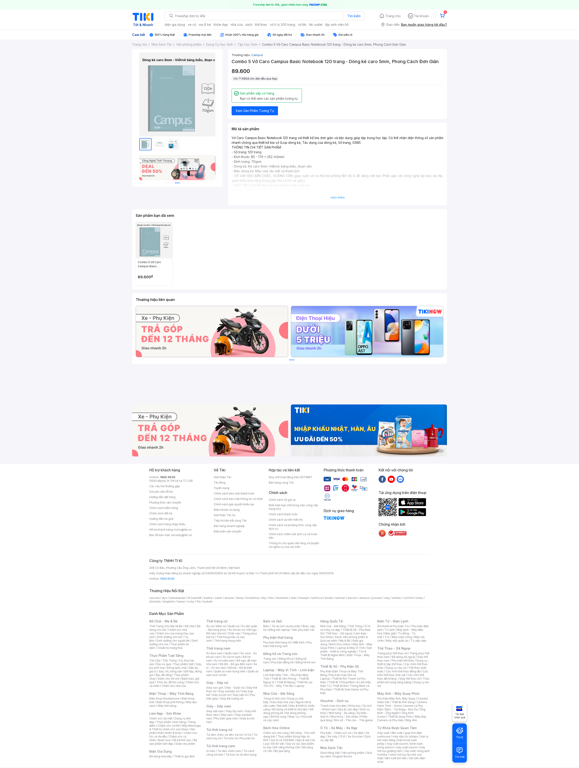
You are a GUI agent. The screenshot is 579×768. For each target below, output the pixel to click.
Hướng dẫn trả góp (161, 518)
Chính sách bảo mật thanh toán (234, 493)
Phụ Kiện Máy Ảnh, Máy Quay (396, 698)
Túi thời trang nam (220, 746)
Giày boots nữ (221, 695)
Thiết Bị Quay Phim (400, 716)
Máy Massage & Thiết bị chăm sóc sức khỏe (175, 727)
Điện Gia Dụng (160, 751)
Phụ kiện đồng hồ (282, 662)
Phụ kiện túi (247, 738)
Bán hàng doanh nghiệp (229, 526)
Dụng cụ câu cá (396, 667)
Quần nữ (233, 626)
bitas (419, 598)
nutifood (317, 598)
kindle (329, 598)
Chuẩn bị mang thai (170, 648)
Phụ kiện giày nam (226, 718)
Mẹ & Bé (344, 640)
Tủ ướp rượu (418, 640)
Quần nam (231, 653)
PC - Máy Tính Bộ (281, 686)
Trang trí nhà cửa (274, 698)
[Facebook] (382, 479)
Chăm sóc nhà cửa (174, 686)
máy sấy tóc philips (405, 736)
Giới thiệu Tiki (222, 477)
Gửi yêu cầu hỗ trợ (161, 491)
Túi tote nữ (230, 738)
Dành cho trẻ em (168, 678)
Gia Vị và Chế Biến (282, 740)
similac (396, 598)
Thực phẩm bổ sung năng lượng (403, 680)
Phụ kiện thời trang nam (287, 644)
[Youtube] (391, 479)
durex (240, 598)
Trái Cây (154, 660)
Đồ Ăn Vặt (277, 743)
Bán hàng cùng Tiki (281, 482)
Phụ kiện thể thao (403, 660)
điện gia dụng (175, 24)
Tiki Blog (219, 482)
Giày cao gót (214, 687)
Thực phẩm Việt (183, 664)
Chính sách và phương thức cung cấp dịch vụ (293, 526)
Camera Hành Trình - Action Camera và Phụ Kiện (402, 705)
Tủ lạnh (390, 629)
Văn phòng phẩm (353, 752)
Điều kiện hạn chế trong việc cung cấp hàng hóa (293, 506)
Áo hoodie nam (224, 660)
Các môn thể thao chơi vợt (402, 673)
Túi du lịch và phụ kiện (285, 626)
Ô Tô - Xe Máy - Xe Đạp (338, 728)
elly (263, 598)
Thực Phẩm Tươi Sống (166, 655)
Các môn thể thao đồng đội (403, 671)
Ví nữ (248, 734)
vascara (154, 598)
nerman (340, 598)
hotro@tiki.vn (183, 529)
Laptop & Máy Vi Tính (351, 648)
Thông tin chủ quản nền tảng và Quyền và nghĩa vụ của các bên (294, 544)
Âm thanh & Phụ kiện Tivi (393, 626)
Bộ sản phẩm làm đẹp (173, 741)
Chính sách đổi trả (160, 513)
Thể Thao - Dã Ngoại (394, 648)
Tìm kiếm (354, 16)
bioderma (252, 598)
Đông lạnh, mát (177, 667)
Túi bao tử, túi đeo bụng (240, 754)
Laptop (299, 686)
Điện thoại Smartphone (164, 698)
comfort (408, 598)
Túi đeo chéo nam (229, 751)
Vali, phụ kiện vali (303, 629)
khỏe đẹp (221, 24)
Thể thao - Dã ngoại (339, 633)
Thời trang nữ (217, 621)
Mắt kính (298, 642)
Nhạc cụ (293, 716)
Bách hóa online (339, 644)
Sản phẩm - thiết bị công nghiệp (346, 649)
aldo (294, 598)
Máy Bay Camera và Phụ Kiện (401, 718)
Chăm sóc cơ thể (169, 725)
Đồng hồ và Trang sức (280, 654)
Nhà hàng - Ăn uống (342, 713)
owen (218, 598)
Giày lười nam (215, 711)
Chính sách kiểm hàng (163, 508)
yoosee (376, 598)
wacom (352, 598)
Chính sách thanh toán (283, 514)
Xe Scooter (355, 736)
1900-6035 (167, 477)
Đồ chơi (190, 626)
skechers (282, 598)
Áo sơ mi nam (232, 657)
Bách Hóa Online (276, 728)
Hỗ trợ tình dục (182, 740)
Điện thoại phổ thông (170, 702)
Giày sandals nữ (228, 691)
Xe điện (358, 733)
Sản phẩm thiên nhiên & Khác (172, 731)
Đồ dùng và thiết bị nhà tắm (290, 709)
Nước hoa (164, 740)
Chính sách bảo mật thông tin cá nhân (238, 499)
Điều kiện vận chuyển (227, 531)
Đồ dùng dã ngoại (403, 657)
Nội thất (282, 705)
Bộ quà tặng (282, 751)
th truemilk (195, 598)
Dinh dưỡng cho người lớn (173, 640)
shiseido (155, 601)
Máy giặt (390, 633)
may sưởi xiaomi (397, 743)
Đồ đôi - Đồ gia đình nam (236, 664)
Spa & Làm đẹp (348, 709)
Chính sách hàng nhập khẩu (167, 524)
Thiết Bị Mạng (286, 682)
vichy (190, 601)
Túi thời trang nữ (219, 730)
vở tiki (302, 24)
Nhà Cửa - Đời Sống (278, 693)
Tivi (386, 637)
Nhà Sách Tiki (331, 748)
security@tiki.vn (181, 535)
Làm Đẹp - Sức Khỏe (165, 713)
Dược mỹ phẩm (185, 743)
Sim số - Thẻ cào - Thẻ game (353, 720)
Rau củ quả (163, 664)
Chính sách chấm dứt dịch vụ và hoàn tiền (293, 535)
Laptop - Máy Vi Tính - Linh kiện (288, 670)
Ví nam (210, 751)
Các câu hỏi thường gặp (164, 486)
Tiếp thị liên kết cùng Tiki (230, 520)
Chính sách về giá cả (282, 499)
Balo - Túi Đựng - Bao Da (401, 709)
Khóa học (355, 705)
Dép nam (227, 714)
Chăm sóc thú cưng (276, 733)
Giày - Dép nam (218, 706)
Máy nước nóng (402, 637)
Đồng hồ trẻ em (306, 662)
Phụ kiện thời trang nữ (277, 642)
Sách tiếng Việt (330, 752)
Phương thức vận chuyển (165, 502)
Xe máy (332, 736)
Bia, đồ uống (164, 675)
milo (271, 598)
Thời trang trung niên (227, 640)
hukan (181, 601)
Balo (266, 626)
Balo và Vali (272, 621)
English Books (342, 756)
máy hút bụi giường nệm (401, 749)
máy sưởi (383, 733)
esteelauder (177, 598)
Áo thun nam (214, 653)
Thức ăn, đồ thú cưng (170, 682)
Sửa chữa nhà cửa (282, 702)
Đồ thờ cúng (278, 716)
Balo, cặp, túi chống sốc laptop (289, 627)
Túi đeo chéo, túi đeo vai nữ (224, 734)
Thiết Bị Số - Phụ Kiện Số (339, 666)
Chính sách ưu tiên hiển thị (286, 519)
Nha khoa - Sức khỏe (344, 716)
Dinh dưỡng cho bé (169, 637)
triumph (304, 598)
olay (387, 598)
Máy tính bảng (167, 705)
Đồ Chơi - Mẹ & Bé (163, 621)
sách (248, 24)
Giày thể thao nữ (409, 678)
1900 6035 (167, 578)
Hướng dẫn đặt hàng (162, 497)
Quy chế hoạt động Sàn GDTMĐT (290, 477)
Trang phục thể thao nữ (392, 653)
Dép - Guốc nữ (234, 687)
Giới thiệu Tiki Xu (224, 515)
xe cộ (192, 24)
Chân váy (234, 633)
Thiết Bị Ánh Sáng (402, 702)
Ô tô (342, 736)
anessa (364, 598)
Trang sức (269, 658)
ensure (229, 598)
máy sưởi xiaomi (406, 747)
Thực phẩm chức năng (171, 722)
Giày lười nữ (240, 695)
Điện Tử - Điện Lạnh (392, 621)
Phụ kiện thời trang (278, 637)
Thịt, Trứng (169, 660)
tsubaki (208, 601)
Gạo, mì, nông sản (170, 671)
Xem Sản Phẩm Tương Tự (255, 111)
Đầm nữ (221, 626)
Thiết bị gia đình (184, 756)
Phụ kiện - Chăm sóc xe (335, 733)
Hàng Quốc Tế (331, 621)
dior (164, 598)
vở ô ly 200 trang (282, 24)
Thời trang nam (218, 648)
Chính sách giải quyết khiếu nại (234, 504)
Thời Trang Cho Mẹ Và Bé (166, 626)
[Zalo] (400, 479)
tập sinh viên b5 (337, 24)
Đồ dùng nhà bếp (160, 756)
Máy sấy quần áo (397, 640)
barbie (208, 598)
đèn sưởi (396, 733)
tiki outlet (316, 24)
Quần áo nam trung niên (229, 671)
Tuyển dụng (221, 488)
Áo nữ (210, 626)
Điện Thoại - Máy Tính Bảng (171, 693)
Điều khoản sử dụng (227, 509)
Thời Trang (355, 626)
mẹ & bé (205, 24)
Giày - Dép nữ (217, 683)
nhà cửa (237, 24)
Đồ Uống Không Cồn (286, 747)
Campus (257, 55)
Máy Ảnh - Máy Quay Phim (398, 693)
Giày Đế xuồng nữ (231, 698)
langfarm (169, 601)
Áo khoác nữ (237, 629)
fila (199, 601)
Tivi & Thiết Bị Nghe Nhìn (343, 653)
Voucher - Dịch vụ (334, 701)
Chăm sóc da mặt (160, 718)
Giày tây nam (234, 711)
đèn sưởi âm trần (396, 758)
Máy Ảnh (411, 720)
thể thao (261, 24)
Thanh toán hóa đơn (333, 705)
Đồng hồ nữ (286, 658)
